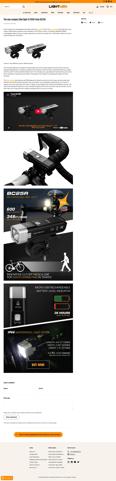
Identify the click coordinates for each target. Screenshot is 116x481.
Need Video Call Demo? (55, 451)
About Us (32, 451)
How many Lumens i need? (56, 467)
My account (32, 467)
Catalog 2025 (33, 454)
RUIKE (52, 12)
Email (41, 388)
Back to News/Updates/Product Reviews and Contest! (39, 435)
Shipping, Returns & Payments (38, 459)
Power (36, 12)
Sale (84, 12)
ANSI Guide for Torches (55, 459)
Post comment (11, 417)
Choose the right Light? (55, 465)
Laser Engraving (34, 457)
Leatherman (44, 12)
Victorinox (60, 12)
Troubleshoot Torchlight (55, 462)
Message (7, 398)
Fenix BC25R (54, 29)
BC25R (39, 29)
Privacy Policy (37, 423)
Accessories (76, 12)
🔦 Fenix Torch (27, 12)
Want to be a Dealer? (54, 457)
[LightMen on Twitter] (78, 462)
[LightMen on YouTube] (75, 462)
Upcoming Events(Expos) (55, 454)
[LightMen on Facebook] (72, 462)
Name (6, 388)
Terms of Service (48, 423)
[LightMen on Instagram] (68, 462)
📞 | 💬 (91, 12)
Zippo (68, 12)
